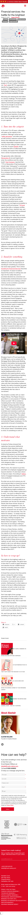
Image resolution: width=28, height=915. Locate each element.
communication (12, 19)
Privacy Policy (10, 805)
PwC (5, 85)
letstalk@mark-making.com (9, 766)
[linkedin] (2, 744)
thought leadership (13, 21)
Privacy (3, 889)
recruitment (4, 21)
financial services (21, 19)
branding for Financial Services (11, 268)
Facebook (8, 871)
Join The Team (11, 889)
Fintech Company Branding (9, 895)
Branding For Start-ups (8, 898)
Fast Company (10, 162)
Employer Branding (7, 902)
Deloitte (16, 146)
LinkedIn (2, 871)
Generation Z (6, 158)
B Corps (22, 205)
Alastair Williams (15, 17)
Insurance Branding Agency (9, 904)
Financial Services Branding (9, 891)
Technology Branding (8, 893)
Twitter (5, 871)
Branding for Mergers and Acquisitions (13, 900)
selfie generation (7, 136)
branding (5, 19)
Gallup (24, 474)
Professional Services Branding (11, 897)
